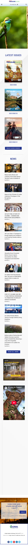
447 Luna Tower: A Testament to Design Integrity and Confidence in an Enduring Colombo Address (13, 235)
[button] (13, 47)
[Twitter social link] (12, 4)
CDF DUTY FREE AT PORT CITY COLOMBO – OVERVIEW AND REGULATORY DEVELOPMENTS (12, 215)
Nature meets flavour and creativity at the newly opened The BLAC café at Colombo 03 (12, 176)
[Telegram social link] (17, 4)
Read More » (7, 180)
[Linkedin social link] (16, 4)
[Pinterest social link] (14, 4)
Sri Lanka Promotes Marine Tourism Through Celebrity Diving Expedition (13, 317)
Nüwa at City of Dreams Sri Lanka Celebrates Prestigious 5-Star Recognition (13, 196)
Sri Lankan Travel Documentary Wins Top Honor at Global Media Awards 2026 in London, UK (13, 276)
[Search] (26, 4)
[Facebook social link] (10, 4)
